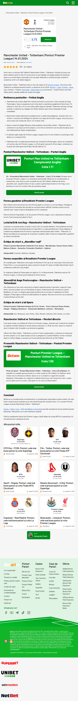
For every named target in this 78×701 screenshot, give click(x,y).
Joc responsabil (9, 570)
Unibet (51, 581)
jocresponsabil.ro (15, 649)
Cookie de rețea (9, 587)
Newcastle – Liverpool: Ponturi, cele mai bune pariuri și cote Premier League (55, 520)
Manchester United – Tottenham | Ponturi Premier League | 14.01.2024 (37, 31)
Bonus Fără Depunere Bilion (67, 605)
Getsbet (52, 591)
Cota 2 (24, 594)
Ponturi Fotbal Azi (27, 586)
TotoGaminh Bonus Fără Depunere (67, 583)
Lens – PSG (20, 409)
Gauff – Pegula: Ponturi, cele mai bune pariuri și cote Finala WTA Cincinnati (19, 486)
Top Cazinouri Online (41, 579)
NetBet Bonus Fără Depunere (68, 570)
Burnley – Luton (55, 87)
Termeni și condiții (10, 577)
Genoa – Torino (9, 409)
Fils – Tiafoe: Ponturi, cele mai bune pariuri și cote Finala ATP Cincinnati (54, 451)
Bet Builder (26, 597)
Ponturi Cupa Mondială (26, 576)
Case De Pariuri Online (54, 573)
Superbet (39, 587)
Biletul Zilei (26, 590)
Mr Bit (38, 598)
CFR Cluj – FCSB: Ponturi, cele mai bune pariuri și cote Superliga (20, 449)
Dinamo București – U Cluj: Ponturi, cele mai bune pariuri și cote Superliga (57, 486)
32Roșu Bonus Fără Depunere (68, 599)
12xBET (52, 595)
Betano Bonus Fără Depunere (68, 576)
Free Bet (52, 577)
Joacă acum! (39, 192)
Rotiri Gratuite (41, 575)
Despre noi (8, 600)
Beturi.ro (12, 631)
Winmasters (53, 598)
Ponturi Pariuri (27, 581)
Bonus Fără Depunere (40, 570)
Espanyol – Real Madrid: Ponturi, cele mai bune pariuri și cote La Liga (19, 520)
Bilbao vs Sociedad (35, 409)
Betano (51, 584)
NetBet (38, 584)
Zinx (37, 594)
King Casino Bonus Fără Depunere (67, 591)
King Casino (40, 591)
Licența (6, 574)
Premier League (53, 85)
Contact (7, 596)
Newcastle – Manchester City (32, 90)
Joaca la (47, 39)
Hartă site (7, 603)
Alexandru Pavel (10, 62)
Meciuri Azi (26, 572)
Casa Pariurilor (54, 588)
